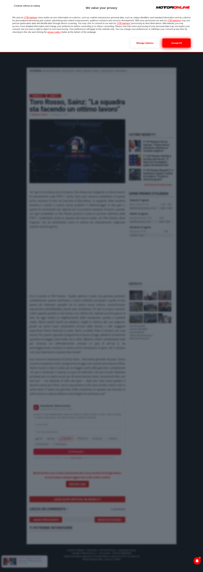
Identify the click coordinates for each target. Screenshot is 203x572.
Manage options (145, 43)
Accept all (176, 43)
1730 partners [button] (30, 17)
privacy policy (54, 32)
